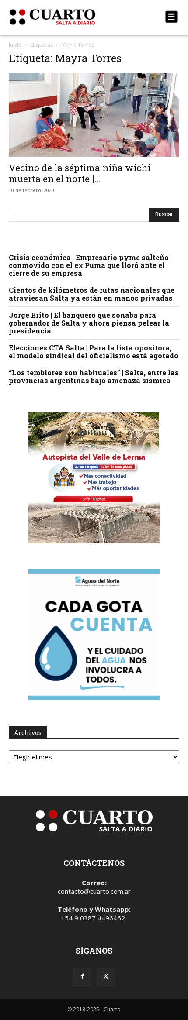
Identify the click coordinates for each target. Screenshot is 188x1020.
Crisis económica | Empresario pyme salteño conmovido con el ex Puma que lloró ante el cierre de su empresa (89, 265)
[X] (106, 977)
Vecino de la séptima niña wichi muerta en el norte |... (79, 173)
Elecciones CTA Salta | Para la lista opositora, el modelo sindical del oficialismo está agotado (93, 351)
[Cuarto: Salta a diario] (68, 17)
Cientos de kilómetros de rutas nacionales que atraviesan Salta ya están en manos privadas (91, 293)
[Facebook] (82, 977)
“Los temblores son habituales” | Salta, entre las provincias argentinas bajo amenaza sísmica (94, 376)
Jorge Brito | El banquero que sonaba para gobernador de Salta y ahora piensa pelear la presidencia (89, 322)
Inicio (15, 44)
